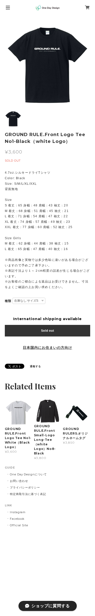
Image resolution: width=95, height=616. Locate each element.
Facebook (17, 518)
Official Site (19, 525)
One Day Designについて (28, 474)
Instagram (18, 512)
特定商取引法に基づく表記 (28, 494)
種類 (8, 301)
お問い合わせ (19, 481)
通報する (35, 366)
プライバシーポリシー (25, 487)
